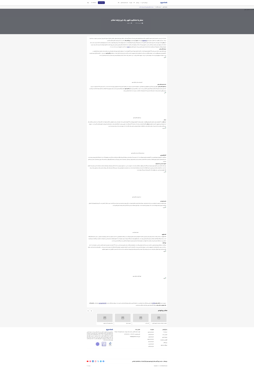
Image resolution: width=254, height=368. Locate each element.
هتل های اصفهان (150, 339)
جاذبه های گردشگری (124, 2)
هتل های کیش (151, 334)
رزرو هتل (137, 2)
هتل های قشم (151, 346)
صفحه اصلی (164, 337)
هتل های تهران (151, 336)
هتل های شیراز (151, 341)
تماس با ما (165, 334)
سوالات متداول (164, 345)
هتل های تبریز (151, 344)
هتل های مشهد (151, 332)
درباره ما (165, 332)
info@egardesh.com (134, 336)
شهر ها (130, 2)
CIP (134, 2)
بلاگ (118, 2)
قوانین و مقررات (163, 340)
